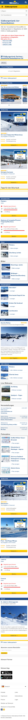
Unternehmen (19, 696)
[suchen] (25, 2)
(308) (7, 40)
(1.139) (7, 42)
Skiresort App (5, 668)
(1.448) (7, 44)
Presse (3, 699)
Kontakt (3, 692)
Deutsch (7, 686)
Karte (4, 62)
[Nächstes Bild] (26, 95)
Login (16, 699)
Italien (2, 203)
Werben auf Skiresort (7, 703)
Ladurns (3, 559)
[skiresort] (14, 2)
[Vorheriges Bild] (2, 95)
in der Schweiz (12, 542)
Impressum (4, 696)
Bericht (13, 215)
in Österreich (11, 136)
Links (16, 692)
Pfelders (3, 201)
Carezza (3, 578)
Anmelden (4, 653)
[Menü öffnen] (2, 2)
